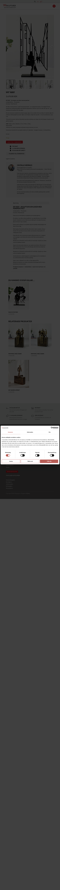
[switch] (23, 455)
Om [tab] (49, 432)
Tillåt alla (49, 461)
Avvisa (11, 461)
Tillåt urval (30, 461)
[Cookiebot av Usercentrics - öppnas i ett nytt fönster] (52, 428)
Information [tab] (30, 432)
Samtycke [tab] (10, 432)
